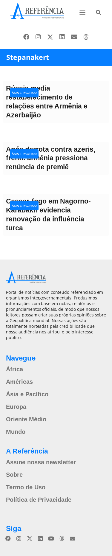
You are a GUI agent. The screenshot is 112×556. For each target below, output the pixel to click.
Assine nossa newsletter (41, 462)
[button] (83, 12)
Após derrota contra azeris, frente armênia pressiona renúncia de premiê (50, 158)
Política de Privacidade (38, 499)
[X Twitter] (50, 37)
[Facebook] (26, 37)
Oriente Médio (26, 419)
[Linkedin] (62, 37)
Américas (19, 381)
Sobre (14, 474)
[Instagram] (38, 37)
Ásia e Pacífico (24, 92)
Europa (16, 406)
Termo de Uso (25, 487)
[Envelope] (74, 37)
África (14, 369)
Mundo (15, 431)
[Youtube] (51, 538)
